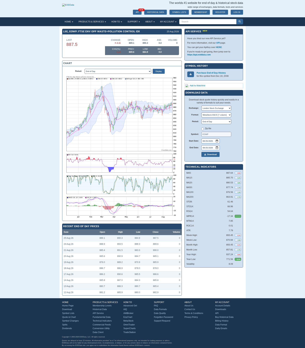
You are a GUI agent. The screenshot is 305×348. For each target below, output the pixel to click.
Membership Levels (102, 305)
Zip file (208, 128)
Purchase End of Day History (211, 73)
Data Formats (160, 309)
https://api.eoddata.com (199, 54)
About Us (188, 305)
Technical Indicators (102, 321)
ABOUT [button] (149, 21)
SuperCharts (129, 328)
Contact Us (189, 309)
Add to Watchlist (197, 85)
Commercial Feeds (102, 324)
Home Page (68, 305)
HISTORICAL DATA (155, 12)
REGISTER (220, 12)
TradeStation (129, 332)
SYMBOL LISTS (179, 12)
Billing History (221, 321)
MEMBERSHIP (200, 12)
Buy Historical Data (224, 317)
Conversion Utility (101, 328)
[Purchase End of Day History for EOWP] (190, 74)
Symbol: (195, 134)
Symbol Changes (70, 321)
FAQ (156, 305)
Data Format (221, 324)
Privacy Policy (191, 317)
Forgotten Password (163, 317)
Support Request (162, 321)
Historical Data (100, 309)
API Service (98, 313)
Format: (195, 115)
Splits (64, 324)
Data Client (98, 332)
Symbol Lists (68, 313)
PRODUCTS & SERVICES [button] (91, 21)
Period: (78, 71)
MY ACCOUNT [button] (167, 21)
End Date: (194, 147)
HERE (219, 47)
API (139, 11)
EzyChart (127, 317)
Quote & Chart (69, 317)
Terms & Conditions (193, 313)
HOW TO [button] (115, 21)
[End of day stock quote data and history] (68, 3)
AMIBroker (128, 313)
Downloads (220, 309)
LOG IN (237, 12)
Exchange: (194, 108)
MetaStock (128, 321)
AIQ (125, 309)
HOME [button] (68, 21)
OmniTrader (129, 324)
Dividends (67, 328)
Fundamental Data (101, 317)
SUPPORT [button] (132, 21)
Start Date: (194, 141)
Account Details (222, 305)
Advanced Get (130, 305)
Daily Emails (221, 328)
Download (211, 154)
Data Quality (160, 313)
